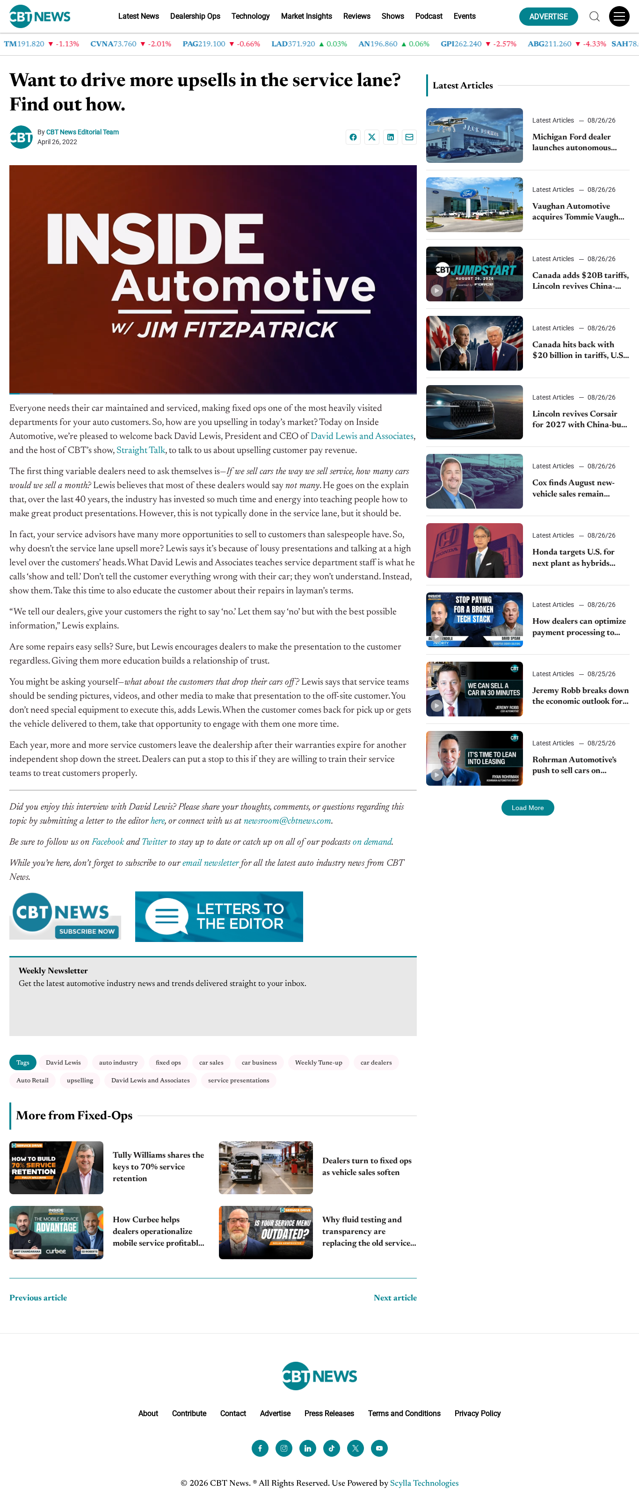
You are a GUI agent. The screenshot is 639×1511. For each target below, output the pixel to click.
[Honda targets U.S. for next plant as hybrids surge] (474, 550)
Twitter (154, 842)
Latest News (138, 16)
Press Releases (329, 1413)
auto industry (118, 1063)
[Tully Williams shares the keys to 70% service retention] (56, 1167)
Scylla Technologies (424, 1483)
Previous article (38, 1298)
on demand (372, 842)
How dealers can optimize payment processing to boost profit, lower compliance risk (579, 628)
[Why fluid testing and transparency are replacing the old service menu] (266, 1232)
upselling (80, 1081)
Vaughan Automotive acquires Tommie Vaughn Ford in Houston (578, 213)
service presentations (238, 1081)
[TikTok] (331, 1447)
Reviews (356, 16)
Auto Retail (32, 1081)
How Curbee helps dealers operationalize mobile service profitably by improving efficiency (158, 1233)
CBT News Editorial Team (82, 132)
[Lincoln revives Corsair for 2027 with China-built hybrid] (474, 412)
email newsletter (210, 863)
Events (465, 16)
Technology (251, 16)
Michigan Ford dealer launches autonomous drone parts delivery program (571, 143)
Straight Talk (140, 450)
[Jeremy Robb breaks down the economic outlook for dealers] (474, 689)
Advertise (275, 1413)
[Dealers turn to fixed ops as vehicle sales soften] (266, 1167)
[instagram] (284, 1447)
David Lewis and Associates (362, 436)
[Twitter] (355, 1447)
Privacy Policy (478, 1413)
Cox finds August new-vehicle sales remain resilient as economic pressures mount (573, 489)
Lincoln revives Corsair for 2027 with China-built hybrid (580, 420)
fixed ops (168, 1063)
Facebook (108, 842)
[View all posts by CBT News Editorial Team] (23, 137)
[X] (371, 137)
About (148, 1413)
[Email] (409, 137)
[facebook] (260, 1447)
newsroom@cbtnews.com (287, 821)
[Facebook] (353, 137)
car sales (211, 1063)
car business (259, 1063)
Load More (528, 807)
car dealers (376, 1063)
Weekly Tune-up (318, 1063)
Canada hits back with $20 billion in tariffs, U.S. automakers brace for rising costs (578, 351)
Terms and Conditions (404, 1413)
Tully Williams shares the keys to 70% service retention (158, 1167)
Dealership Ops (195, 16)
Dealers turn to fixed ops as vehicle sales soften (367, 1167)
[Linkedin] (390, 137)
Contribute (189, 1413)
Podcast (429, 16)
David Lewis (63, 1063)
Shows (393, 16)
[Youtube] (379, 1447)
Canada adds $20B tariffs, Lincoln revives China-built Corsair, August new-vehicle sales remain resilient (580, 282)
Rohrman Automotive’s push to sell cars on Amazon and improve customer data (574, 766)
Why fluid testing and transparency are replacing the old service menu (366, 1233)
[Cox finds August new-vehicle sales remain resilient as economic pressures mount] (474, 481)
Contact (233, 1413)
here (158, 821)
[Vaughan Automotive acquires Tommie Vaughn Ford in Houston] (474, 204)
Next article (395, 1298)
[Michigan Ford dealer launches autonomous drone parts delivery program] (474, 135)
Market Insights (306, 16)
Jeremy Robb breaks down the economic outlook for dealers (580, 697)
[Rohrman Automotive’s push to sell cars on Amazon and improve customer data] (474, 758)
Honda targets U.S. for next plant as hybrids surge (573, 558)
